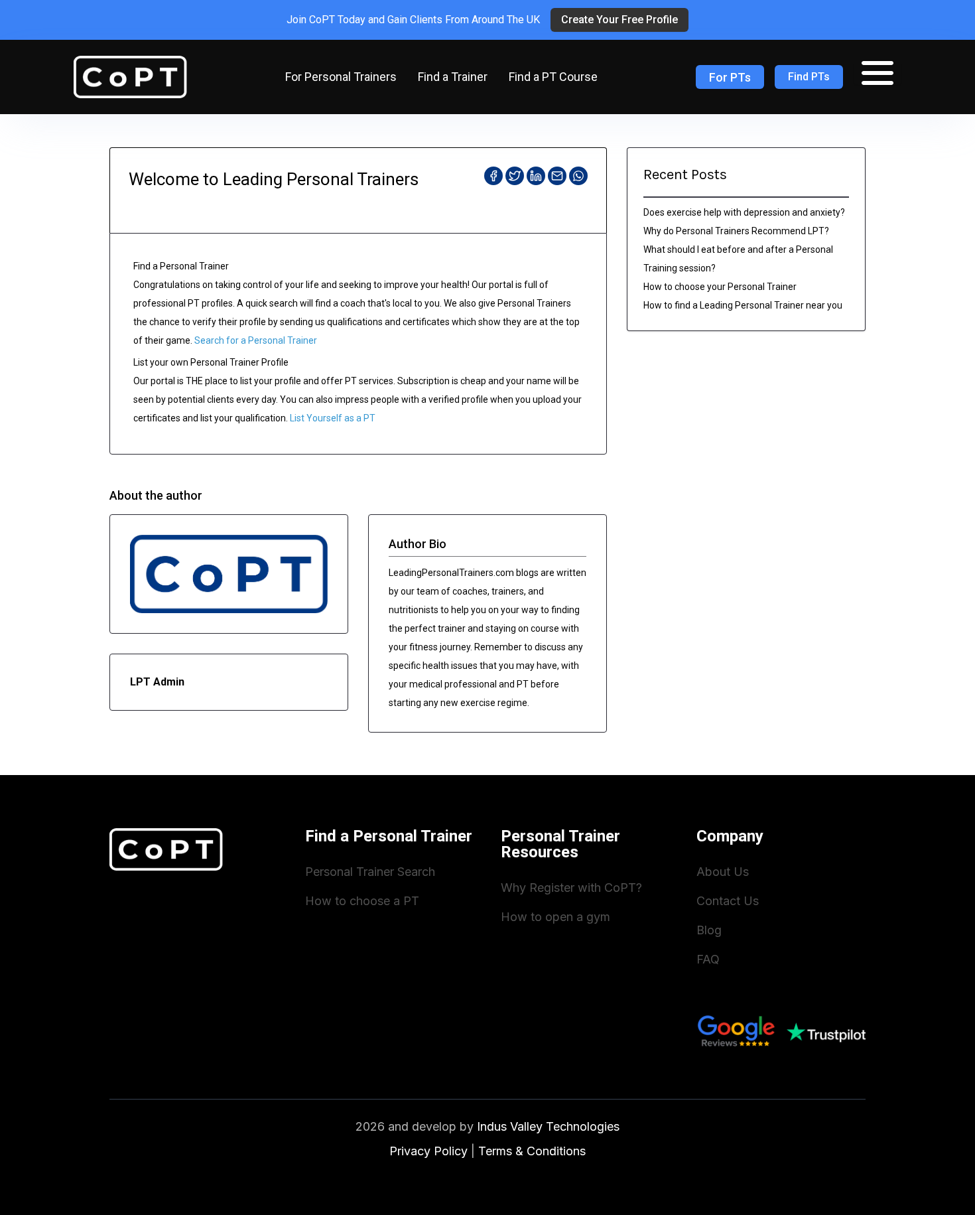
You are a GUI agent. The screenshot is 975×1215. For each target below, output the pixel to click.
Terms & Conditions (532, 1151)
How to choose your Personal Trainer (720, 286)
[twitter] (515, 176)
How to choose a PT (362, 901)
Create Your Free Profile (619, 19)
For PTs (730, 77)
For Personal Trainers (341, 77)
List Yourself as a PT (332, 418)
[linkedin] (536, 176)
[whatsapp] (578, 176)
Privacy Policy (428, 1151)
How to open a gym (555, 917)
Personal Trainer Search (370, 872)
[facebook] (493, 176)
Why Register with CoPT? (571, 887)
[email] (557, 176)
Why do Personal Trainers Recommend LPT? (736, 231)
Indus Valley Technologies (548, 1126)
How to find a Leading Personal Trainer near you (742, 305)
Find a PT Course (553, 77)
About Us (722, 872)
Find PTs (809, 76)
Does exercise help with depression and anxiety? (744, 212)
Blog (709, 930)
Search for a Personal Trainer (255, 340)
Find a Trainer (452, 77)
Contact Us (727, 901)
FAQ (708, 959)
